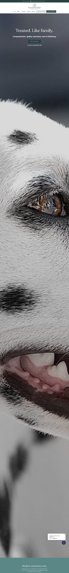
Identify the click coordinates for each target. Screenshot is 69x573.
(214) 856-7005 (38, 45)
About (18, 11)
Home (14, 11)
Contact (33, 11)
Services (23, 11)
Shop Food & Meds (41, 11)
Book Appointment (51, 11)
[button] (64, 542)
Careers (28, 11)
